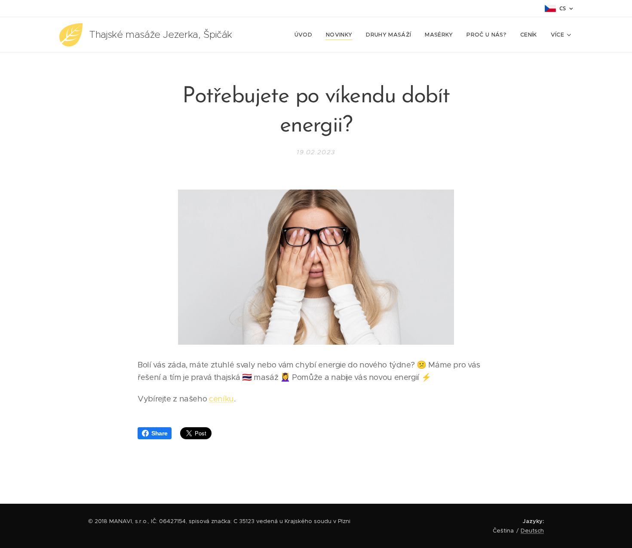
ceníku (221, 399)
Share (159, 433)
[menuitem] (305, 35)
